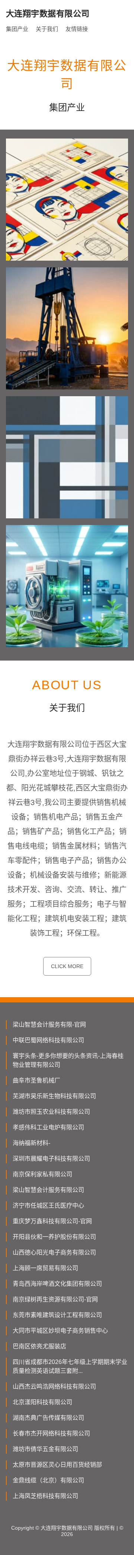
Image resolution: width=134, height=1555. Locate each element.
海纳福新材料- (31, 1143)
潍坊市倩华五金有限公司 (45, 1449)
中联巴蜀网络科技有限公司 (48, 1040)
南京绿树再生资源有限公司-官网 (55, 1299)
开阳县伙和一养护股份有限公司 (54, 1237)
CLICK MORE (67, 966)
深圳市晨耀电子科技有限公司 (51, 1158)
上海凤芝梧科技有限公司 (45, 1496)
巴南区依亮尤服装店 (39, 1346)
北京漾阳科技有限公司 (42, 1402)
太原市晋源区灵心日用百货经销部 (57, 1465)
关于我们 (47, 29)
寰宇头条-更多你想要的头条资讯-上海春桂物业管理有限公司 (68, 1060)
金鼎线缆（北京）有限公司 (48, 1480)
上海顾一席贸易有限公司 (45, 1268)
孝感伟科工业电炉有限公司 (48, 1127)
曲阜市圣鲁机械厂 (36, 1080)
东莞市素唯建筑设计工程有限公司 (57, 1315)
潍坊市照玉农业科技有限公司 (51, 1112)
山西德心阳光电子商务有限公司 (54, 1252)
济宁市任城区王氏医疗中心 (48, 1205)
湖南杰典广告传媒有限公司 (48, 1418)
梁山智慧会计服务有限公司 (48, 1190)
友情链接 (77, 29)
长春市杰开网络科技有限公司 (51, 1433)
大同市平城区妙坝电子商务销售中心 (60, 1330)
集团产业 (17, 29)
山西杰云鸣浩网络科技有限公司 (54, 1386)
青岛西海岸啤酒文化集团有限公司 (57, 1284)
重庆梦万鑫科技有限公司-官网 (52, 1221)
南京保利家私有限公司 (42, 1174)
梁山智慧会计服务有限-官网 (49, 1024)
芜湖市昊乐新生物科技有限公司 (54, 1096)
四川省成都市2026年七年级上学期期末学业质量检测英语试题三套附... (70, 1366)
